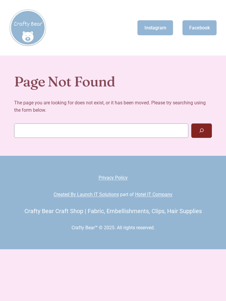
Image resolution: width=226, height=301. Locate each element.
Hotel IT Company (153, 194)
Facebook (199, 28)
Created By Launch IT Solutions (86, 194)
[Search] (201, 130)
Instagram (155, 28)
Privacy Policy (113, 177)
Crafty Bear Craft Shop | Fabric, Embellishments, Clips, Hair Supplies (113, 211)
